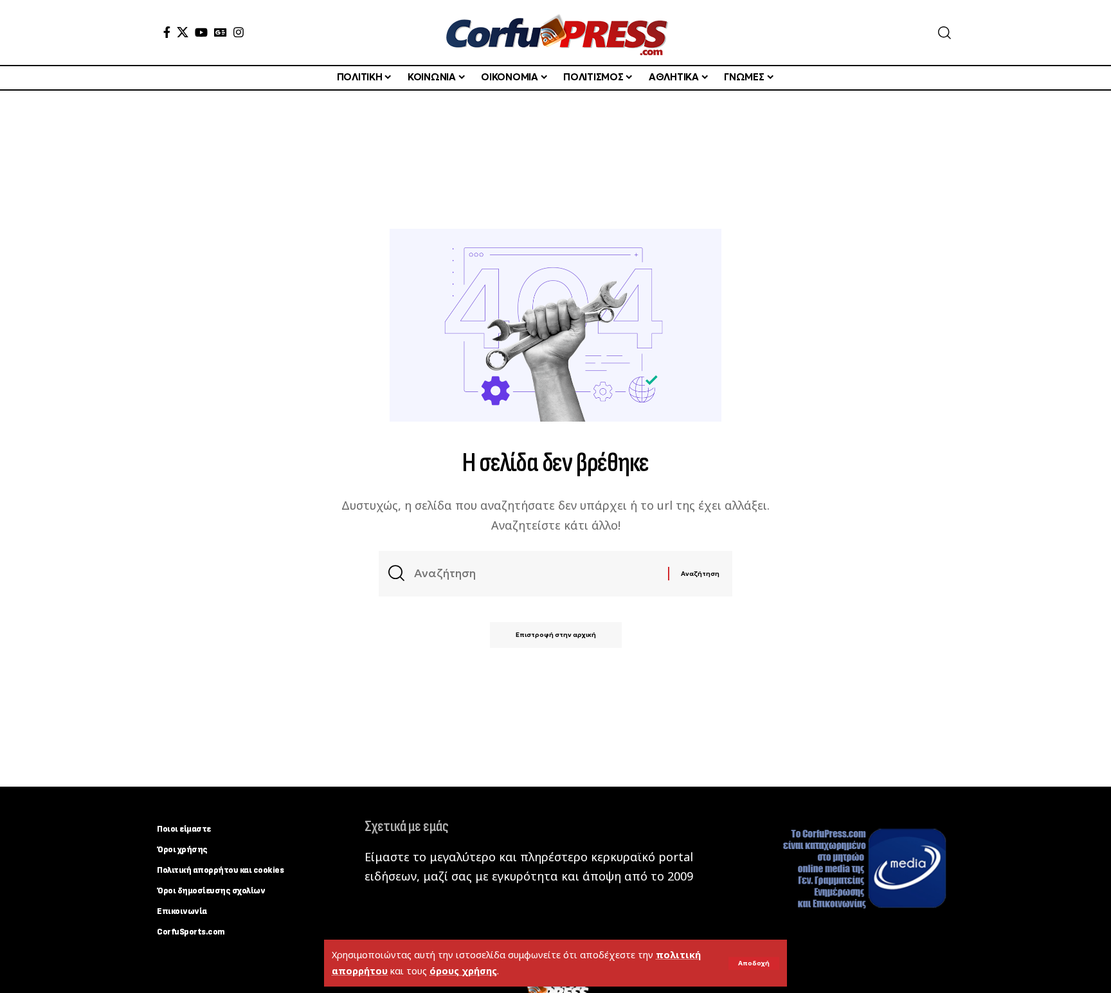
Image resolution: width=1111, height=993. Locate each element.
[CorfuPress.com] (555, 32)
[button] (753, 963)
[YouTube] (201, 32)
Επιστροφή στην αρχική (556, 635)
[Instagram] (238, 32)
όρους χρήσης (463, 971)
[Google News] (220, 32)
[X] (183, 32)
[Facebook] (167, 32)
